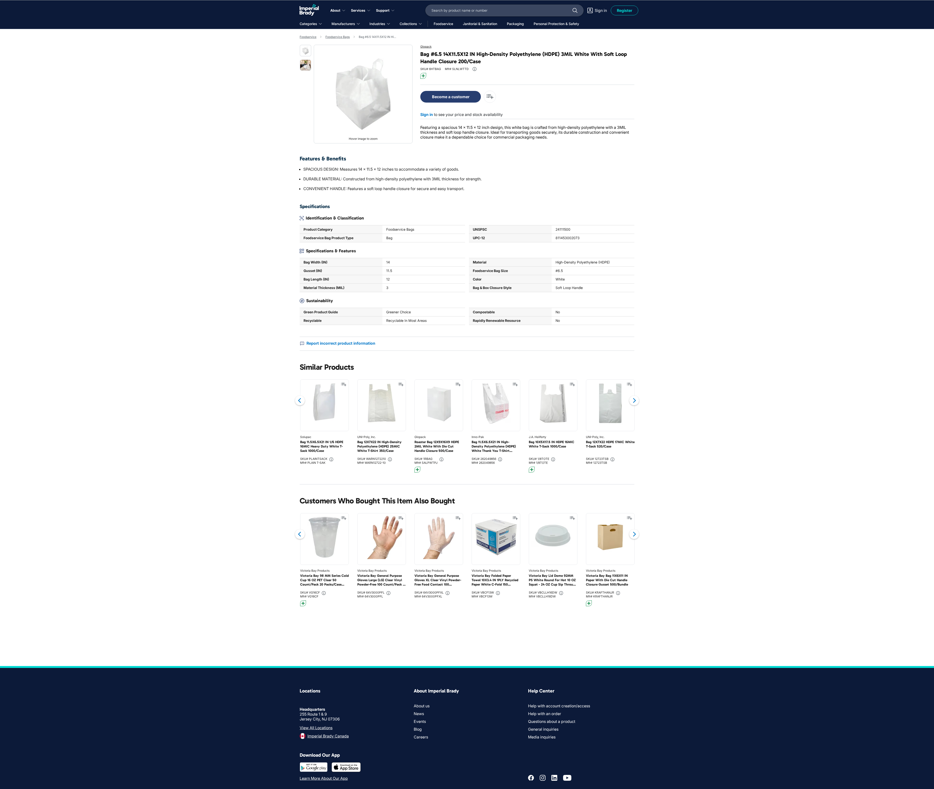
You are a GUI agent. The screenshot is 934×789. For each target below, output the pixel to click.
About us (422, 705)
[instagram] (543, 778)
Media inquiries (542, 737)
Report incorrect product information (340, 343)
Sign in (426, 114)
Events (420, 721)
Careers (421, 737)
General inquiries (543, 729)
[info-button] (474, 69)
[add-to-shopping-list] (490, 97)
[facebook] (531, 778)
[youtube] (567, 778)
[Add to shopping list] (344, 384)
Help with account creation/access (559, 705)
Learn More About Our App (324, 778)
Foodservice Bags (337, 37)
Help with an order (544, 713)
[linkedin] (554, 778)
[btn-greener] (423, 76)
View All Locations (316, 727)
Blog (418, 729)
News (419, 713)
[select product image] (305, 50)
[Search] (575, 10)
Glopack (425, 46)
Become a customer (450, 96)
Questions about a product (551, 721)
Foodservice (308, 37)
